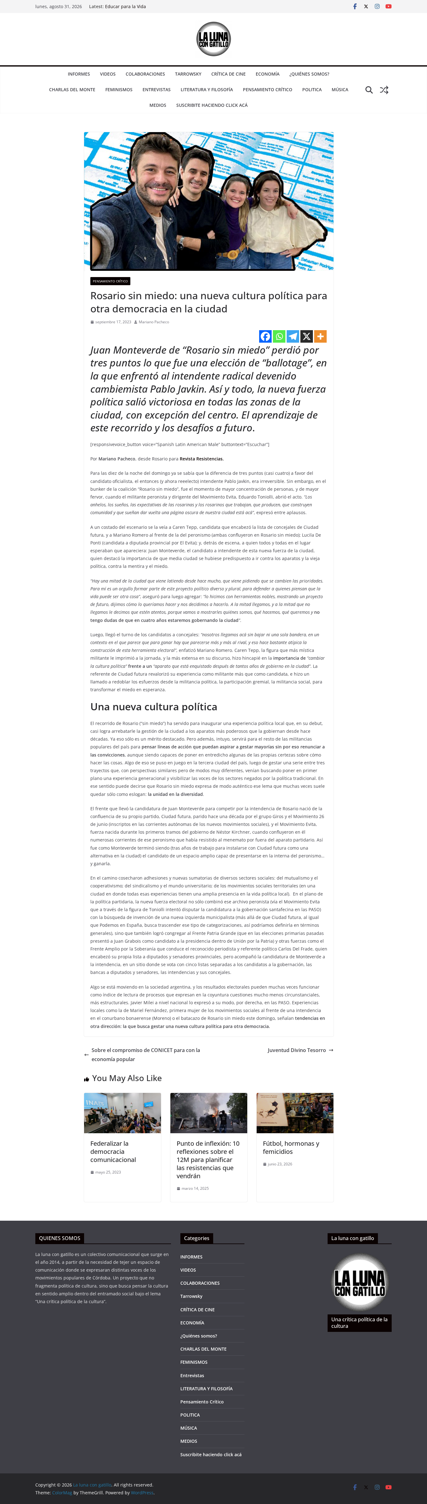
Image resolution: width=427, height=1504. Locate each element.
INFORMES (79, 74)
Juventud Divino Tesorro (297, 1050)
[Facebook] (265, 336)
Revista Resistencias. (202, 459)
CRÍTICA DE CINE (228, 74)
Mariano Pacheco (154, 322)
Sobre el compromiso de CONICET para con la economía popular (146, 1055)
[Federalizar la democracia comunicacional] (122, 1097)
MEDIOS (157, 105)
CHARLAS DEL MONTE (72, 89)
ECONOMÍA (267, 74)
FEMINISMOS (119, 89)
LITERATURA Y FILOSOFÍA (207, 89)
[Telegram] (293, 336)
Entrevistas (157, 89)
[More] (320, 336)
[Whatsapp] (279, 336)
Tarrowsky (188, 74)
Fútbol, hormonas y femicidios (291, 1147)
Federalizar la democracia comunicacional (113, 1151)
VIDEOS (108, 74)
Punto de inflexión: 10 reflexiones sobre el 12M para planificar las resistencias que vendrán (208, 1159)
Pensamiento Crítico (267, 89)
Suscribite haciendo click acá (212, 105)
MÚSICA (340, 89)
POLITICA (312, 89)
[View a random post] (384, 89)
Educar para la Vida (125, 6)
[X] (306, 336)
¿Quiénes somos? (309, 74)
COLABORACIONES (145, 74)
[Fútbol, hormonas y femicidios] (295, 1097)
